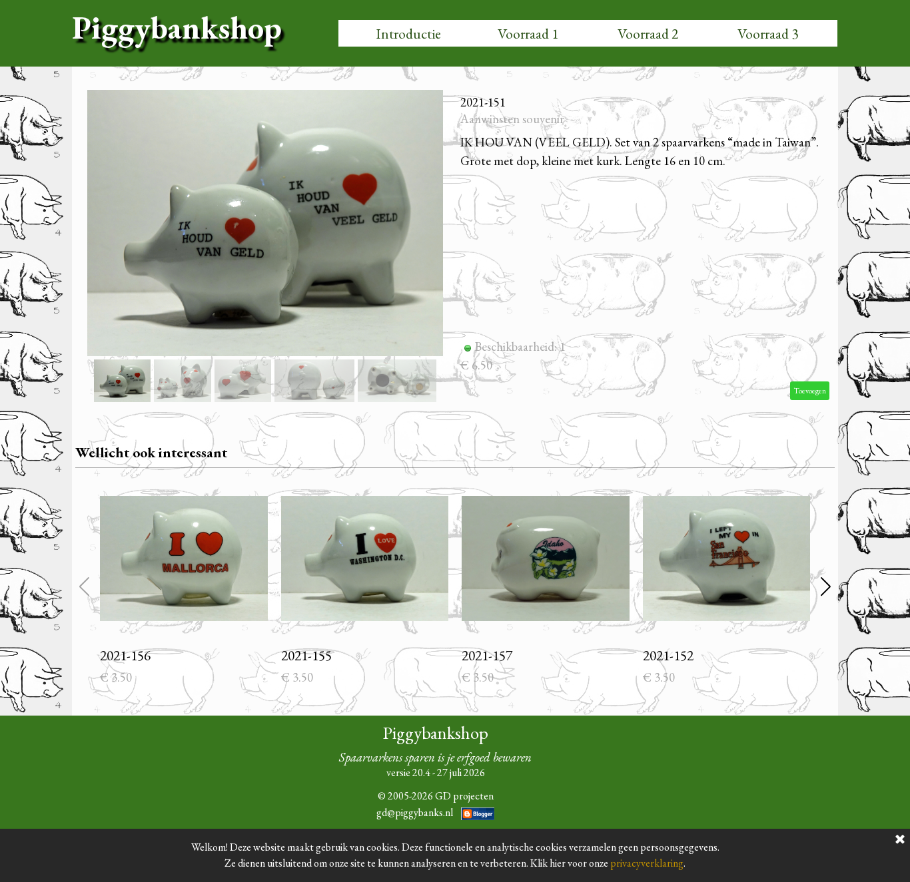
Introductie (408, 34)
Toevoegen (809, 390)
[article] (455, 247)
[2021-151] (265, 223)
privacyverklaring (646, 863)
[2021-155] (365, 558)
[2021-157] (546, 558)
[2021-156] (184, 558)
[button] (430, 220)
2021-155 (306, 655)
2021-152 (668, 655)
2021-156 (125, 655)
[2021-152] (727, 558)
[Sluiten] (900, 840)
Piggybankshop (177, 27)
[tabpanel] (435, 779)
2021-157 (487, 655)
